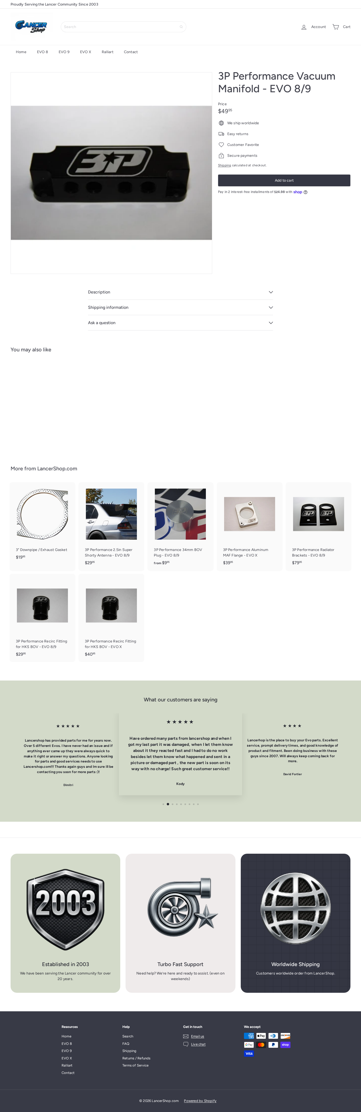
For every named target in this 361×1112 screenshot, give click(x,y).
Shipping (224, 165)
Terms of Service (135, 1065)
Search (127, 1036)
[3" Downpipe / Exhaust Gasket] (42, 523)
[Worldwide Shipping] (296, 908)
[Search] (181, 26)
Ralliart (107, 52)
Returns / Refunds (136, 1058)
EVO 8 (42, 52)
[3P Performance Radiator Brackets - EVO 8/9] (318, 526)
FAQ (125, 1044)
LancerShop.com (57, 468)
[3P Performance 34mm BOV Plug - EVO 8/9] (180, 526)
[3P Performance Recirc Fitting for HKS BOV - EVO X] (111, 618)
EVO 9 (64, 52)
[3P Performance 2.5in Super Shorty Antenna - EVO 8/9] (111, 526)
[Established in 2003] (65, 908)
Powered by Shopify (200, 1101)
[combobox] (123, 26)
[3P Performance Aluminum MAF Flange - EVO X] (249, 526)
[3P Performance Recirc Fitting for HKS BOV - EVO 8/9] (42, 618)
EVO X (85, 52)
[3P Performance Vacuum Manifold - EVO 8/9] (37, 405)
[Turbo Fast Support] (180, 908)
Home (21, 52)
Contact (131, 52)
